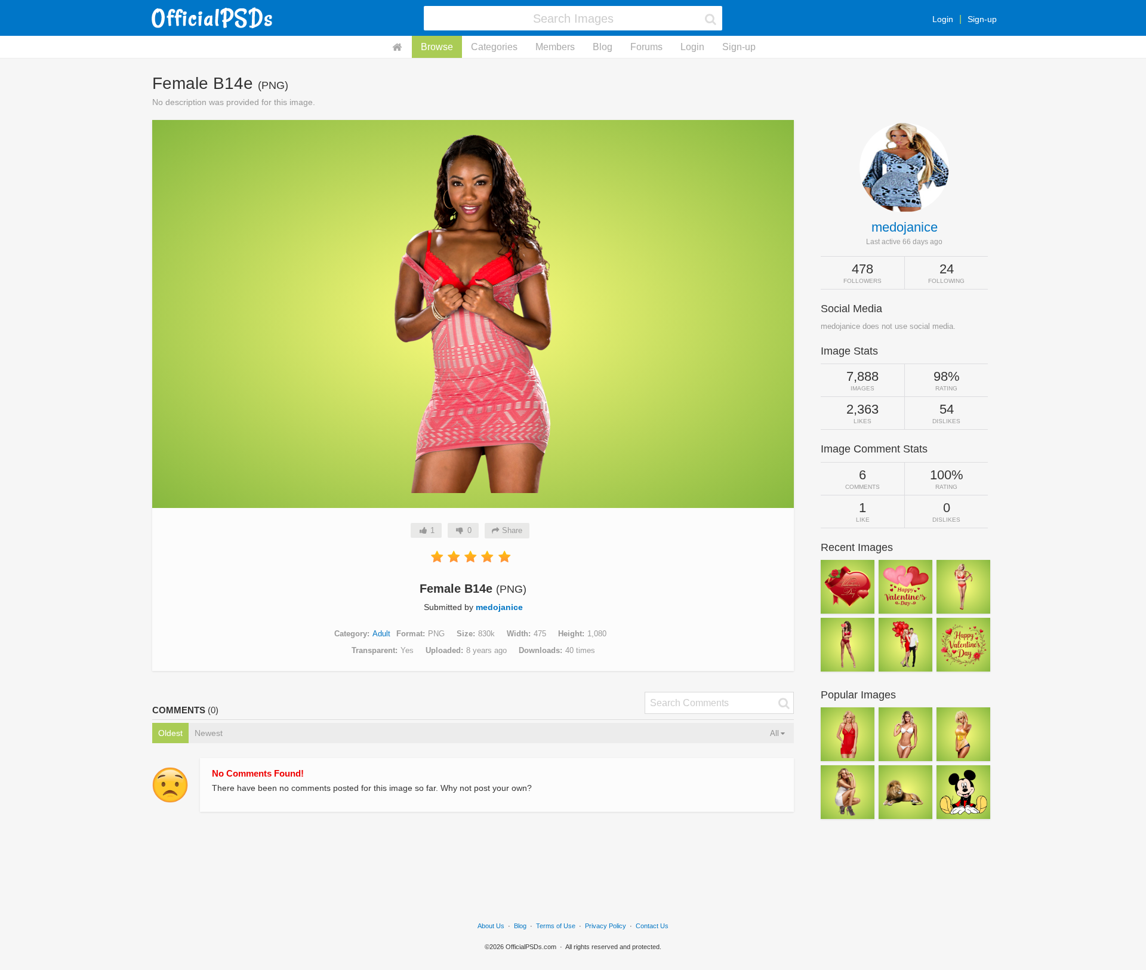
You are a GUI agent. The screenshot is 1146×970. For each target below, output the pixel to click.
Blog (602, 47)
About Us (491, 925)
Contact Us (652, 925)
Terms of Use (555, 925)
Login (942, 19)
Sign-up (982, 19)
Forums (646, 47)
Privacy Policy (605, 925)
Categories (494, 47)
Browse (437, 47)
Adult (381, 633)
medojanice (499, 607)
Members (555, 47)
